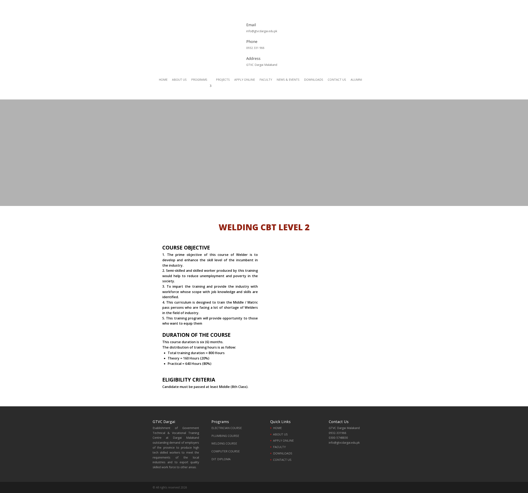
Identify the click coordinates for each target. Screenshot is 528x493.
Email (251, 24)
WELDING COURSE (224, 443)
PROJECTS (223, 80)
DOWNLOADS (313, 80)
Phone (251, 41)
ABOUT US (179, 80)
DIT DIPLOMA (221, 459)
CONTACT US (337, 80)
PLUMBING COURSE (225, 436)
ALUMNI (356, 80)
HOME (163, 80)
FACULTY (265, 80)
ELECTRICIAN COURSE (226, 428)
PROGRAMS (199, 80)
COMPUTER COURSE (225, 451)
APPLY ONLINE (244, 80)
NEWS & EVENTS (288, 80)
